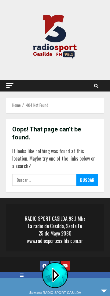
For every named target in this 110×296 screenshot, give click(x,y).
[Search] (96, 86)
